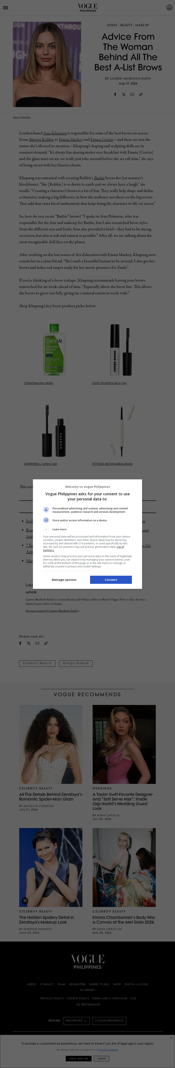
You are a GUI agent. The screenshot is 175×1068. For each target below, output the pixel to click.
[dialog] (87, 534)
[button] (87, 529)
